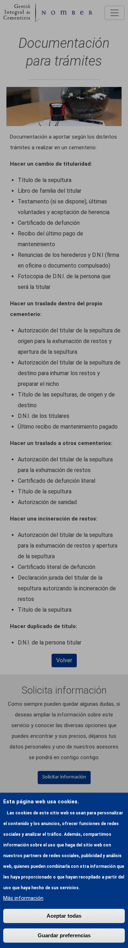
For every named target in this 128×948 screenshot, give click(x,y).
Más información (23, 898)
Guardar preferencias (64, 935)
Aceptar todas (64, 916)
